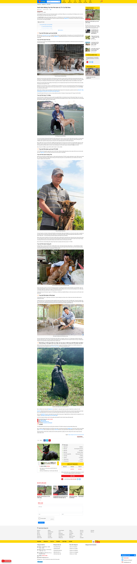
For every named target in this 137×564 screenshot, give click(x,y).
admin (40, 9)
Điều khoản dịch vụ (57, 552)
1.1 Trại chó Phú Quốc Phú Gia (46, 26)
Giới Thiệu (85, 2)
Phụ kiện (58, 541)
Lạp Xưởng (71, 533)
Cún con (52, 541)
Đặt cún (72, 476)
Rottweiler (82, 537)
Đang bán (39, 541)
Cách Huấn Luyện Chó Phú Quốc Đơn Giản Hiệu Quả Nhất (95, 49)
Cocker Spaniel (61, 530)
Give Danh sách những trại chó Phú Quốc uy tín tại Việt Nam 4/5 (41, 11)
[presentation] (38, 500)
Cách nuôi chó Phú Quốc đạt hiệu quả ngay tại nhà (95, 43)
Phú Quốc (48, 4)
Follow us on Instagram (74, 552)
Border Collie (39, 537)
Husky (70, 530)
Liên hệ (70, 541)
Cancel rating (37, 11)
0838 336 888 (43, 420)
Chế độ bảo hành (57, 548)
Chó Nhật (49, 536)
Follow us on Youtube (73, 548)
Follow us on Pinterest (74, 550)
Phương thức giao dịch (58, 550)
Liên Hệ (90, 2)
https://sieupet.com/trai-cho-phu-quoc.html (76, 434)
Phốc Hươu (71, 537)
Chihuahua (50, 533)
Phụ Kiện (80, 2)
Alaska (38, 531)
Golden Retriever (61, 534)
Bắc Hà (38, 533)
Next (58, 463)
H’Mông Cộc (61, 537)
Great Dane (61, 536)
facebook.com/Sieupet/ (47, 422)
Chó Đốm (49, 534)
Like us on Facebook (73, 546)
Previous (39, 463)
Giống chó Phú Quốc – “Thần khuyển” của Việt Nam (95, 37)
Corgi (59, 531)
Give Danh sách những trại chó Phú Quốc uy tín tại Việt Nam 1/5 (38, 11)
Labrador (70, 531)
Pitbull (81, 533)
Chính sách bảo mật (57, 553)
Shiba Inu (92, 531)
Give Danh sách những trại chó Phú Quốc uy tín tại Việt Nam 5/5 (42, 11)
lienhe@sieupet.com (45, 421)
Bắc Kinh (38, 534)
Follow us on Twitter (73, 553)
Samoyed (92, 530)
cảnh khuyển (41, 429)
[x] (50, 9)
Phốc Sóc (81, 530)
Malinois (70, 534)
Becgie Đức (39, 536)
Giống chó (44, 4)
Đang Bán (64, 2)
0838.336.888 (73, 479)
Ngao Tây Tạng (72, 536)
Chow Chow (50, 537)
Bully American (50, 531)
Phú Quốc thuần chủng (55, 346)
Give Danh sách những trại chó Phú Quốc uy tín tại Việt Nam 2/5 (39, 11)
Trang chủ (39, 4)
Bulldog (49, 530)
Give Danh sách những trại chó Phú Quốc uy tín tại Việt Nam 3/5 (40, 11)
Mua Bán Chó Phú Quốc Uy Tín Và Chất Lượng (49, 415)
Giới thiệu (64, 541)
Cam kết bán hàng (57, 546)
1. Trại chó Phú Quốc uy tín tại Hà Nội (45, 24)
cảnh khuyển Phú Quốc (46, 35)
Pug (80, 536)
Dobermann (61, 533)
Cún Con (75, 2)
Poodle (81, 534)
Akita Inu (38, 530)
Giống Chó (70, 2)
